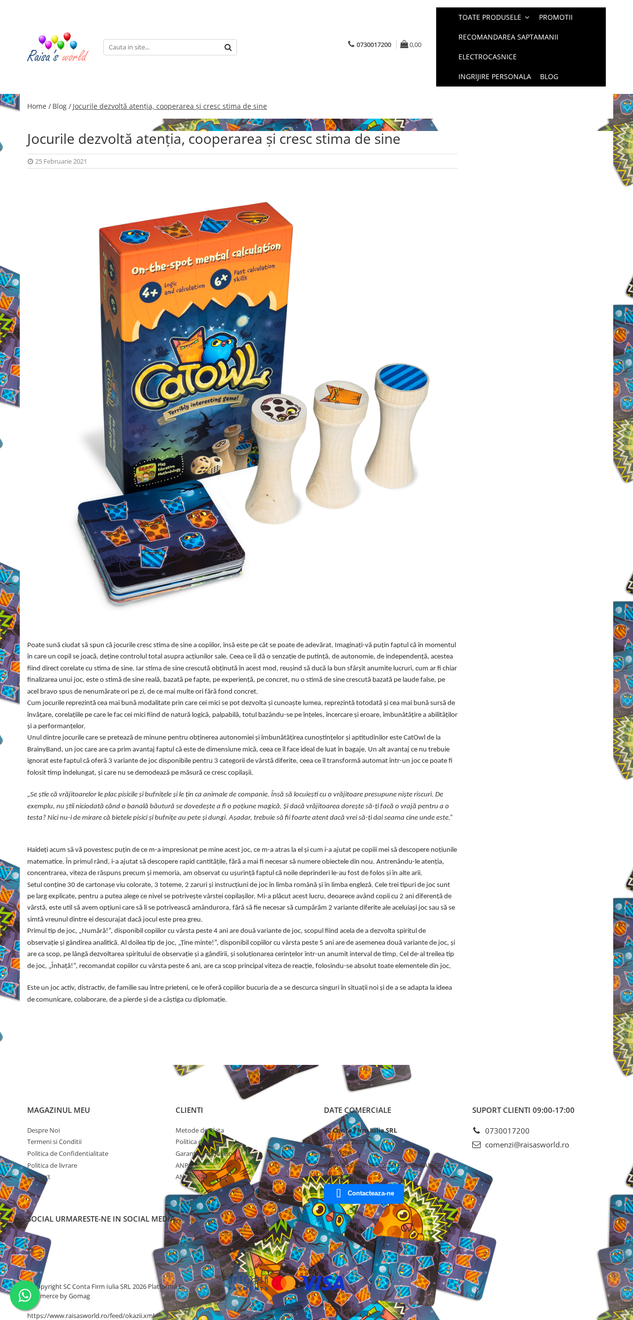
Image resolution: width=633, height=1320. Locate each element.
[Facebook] (30, 1238)
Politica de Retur (200, 1141)
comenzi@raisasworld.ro (526, 1144)
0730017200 (506, 1131)
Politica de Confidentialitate (67, 1153)
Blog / (61, 106)
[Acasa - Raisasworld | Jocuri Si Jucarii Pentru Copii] (58, 47)
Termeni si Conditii (54, 1141)
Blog (549, 76)
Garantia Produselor (205, 1153)
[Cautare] (228, 47)
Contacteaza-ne (371, 1193)
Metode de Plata (200, 1130)
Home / (39, 106)
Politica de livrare (52, 1165)
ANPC (184, 1165)
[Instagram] (30, 1250)
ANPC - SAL (192, 1176)
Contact (38, 1176)
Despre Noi (43, 1130)
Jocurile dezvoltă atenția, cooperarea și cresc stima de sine (170, 106)
